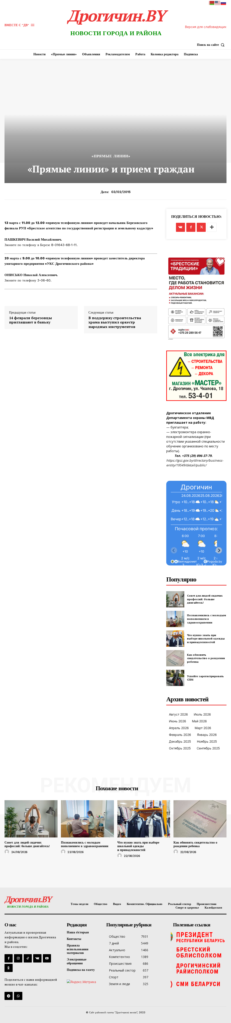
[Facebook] (190, 227)
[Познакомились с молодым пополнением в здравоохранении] (175, 619)
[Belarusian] (212, 2)
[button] (211, 44)
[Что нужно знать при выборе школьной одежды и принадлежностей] (175, 638)
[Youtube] (47, 958)
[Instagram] (18, 958)
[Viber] (18, 996)
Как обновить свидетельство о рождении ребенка (206, 658)
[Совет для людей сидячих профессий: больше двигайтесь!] (175, 599)
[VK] (180, 227)
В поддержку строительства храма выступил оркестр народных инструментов (114, 322)
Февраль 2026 (180, 735)
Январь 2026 (207, 735)
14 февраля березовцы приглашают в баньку (30, 320)
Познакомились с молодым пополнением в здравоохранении (206, 619)
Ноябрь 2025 (207, 741)
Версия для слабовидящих (205, 27)
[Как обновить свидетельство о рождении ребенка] (175, 658)
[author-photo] (7, 851)
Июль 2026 (202, 714)
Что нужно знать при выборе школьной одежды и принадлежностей (206, 638)
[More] (212, 227)
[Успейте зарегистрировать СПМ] (175, 678)
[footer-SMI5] (198, 984)
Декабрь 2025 (180, 741)
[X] (201, 227)
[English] (218, 2)
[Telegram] (9, 996)
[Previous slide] (174, 550)
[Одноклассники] (9, 968)
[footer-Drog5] (198, 968)
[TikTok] (28, 958)
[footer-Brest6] (198, 952)
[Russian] (223, 2)
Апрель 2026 (179, 728)
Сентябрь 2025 (208, 748)
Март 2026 (203, 728)
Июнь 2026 (177, 721)
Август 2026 (178, 714)
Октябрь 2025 (180, 748)
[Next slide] (219, 550)
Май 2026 (199, 721)
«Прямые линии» (111, 156)
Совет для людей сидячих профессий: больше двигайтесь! (205, 599)
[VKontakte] (37, 958)
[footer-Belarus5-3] (198, 937)
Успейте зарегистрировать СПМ (205, 677)
